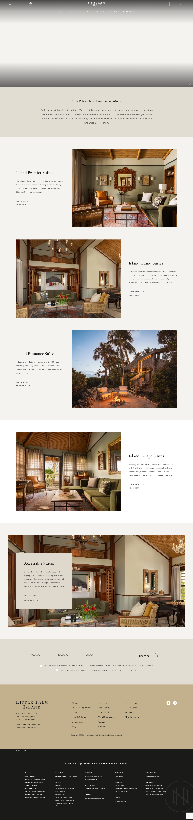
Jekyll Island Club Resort (93, 776)
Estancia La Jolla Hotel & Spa (35, 779)
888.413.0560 (36, 725)
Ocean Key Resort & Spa (63, 798)
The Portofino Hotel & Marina (35, 797)
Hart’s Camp (119, 785)
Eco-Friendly (104, 712)
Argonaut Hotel (30, 776)
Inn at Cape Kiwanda (122, 791)
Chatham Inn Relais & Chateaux (96, 788)
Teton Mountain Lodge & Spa (155, 791)
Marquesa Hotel (60, 794)
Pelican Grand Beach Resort (64, 801)
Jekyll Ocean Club (91, 779)
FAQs (74, 726)
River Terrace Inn (30, 788)
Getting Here (77, 722)
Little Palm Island (60, 791)
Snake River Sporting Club (154, 788)
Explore (74, 11)
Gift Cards (103, 703)
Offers (130, 11)
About (11, 4)
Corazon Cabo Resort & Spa (95, 798)
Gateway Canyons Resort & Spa (66, 776)
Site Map (129, 712)
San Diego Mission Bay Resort (35, 791)
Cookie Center (131, 707)
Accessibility (104, 707)
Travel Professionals (107, 717)
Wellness (115, 11)
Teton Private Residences (154, 794)
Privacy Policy (131, 703)
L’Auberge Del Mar (31, 785)
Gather (100, 11)
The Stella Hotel (120, 801)
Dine (87, 11)
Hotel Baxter (119, 776)
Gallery (21, 4)
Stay (61, 11)
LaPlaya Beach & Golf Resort (64, 788)
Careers (101, 726)
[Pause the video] (190, 84)
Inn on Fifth (58, 785)
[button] (177, 4)
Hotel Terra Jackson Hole (154, 785)
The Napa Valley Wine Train (34, 794)
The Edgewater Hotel (152, 776)
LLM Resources (132, 717)
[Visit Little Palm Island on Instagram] (175, 703)
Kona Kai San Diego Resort (34, 782)
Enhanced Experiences (81, 707)
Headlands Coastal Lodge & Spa (126, 788)
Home (18, 750)
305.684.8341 (31, 728)
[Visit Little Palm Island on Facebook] (168, 703)
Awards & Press (79, 717)
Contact (101, 722)
